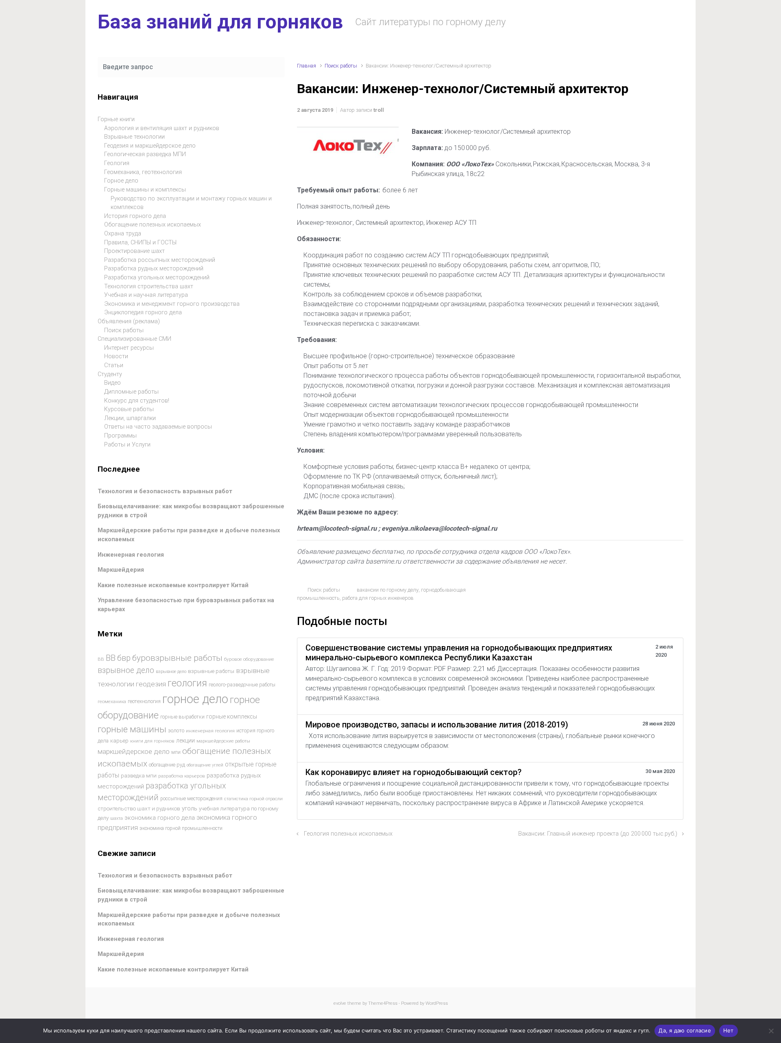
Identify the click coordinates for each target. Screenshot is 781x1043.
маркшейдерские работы (223, 741)
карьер (119, 741)
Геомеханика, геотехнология (143, 172)
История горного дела (135, 216)
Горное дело (121, 180)
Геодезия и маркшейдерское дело (150, 145)
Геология (116, 163)
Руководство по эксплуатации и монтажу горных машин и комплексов (191, 203)
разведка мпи (139, 776)
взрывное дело (126, 670)
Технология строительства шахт (148, 286)
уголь (189, 808)
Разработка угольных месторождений (156, 277)
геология (187, 683)
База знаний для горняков (220, 21)
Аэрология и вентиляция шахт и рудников (161, 128)
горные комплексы (231, 716)
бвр (124, 658)
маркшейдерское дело (134, 751)
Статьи (113, 365)
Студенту (110, 374)
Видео (112, 382)
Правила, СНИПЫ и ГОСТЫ (140, 242)
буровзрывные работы (177, 658)
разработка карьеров (181, 776)
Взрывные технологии (134, 136)
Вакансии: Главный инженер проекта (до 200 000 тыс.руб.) (597, 833)
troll (378, 110)
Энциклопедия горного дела (143, 312)
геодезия (151, 684)
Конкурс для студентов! (136, 400)
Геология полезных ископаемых (348, 833)
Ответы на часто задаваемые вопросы (158, 426)
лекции (185, 740)
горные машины (132, 729)
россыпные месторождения (191, 798)
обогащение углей (205, 765)
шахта (116, 818)
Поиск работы (341, 66)
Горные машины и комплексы (145, 189)
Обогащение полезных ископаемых (152, 224)
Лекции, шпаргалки (130, 418)
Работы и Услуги (127, 444)
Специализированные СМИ (134, 338)
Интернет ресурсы (129, 347)
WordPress (436, 1003)
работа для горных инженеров (378, 598)
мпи (176, 752)
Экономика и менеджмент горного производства (172, 303)
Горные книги (116, 119)
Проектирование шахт (134, 251)
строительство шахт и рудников (139, 809)
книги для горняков (152, 741)
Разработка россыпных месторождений (159, 260)
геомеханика (112, 701)
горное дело (195, 699)
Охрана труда (122, 233)
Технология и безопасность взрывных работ (165, 491)
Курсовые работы (129, 409)
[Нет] (771, 1031)
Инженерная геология (131, 554)
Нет (728, 1030)
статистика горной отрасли (253, 798)
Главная (306, 66)
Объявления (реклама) (129, 321)
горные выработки (182, 717)
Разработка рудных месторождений (153, 268)
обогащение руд (167, 765)
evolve (340, 1003)
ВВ (101, 659)
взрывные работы (211, 671)
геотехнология (144, 701)
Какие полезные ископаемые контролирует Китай (173, 585)
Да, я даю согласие (685, 1030)
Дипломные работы (131, 391)
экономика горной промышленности (181, 828)
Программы (120, 435)
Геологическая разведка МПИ (145, 154)
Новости (116, 356)
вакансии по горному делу (388, 590)
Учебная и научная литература (146, 295)
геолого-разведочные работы (242, 685)
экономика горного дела (159, 817)
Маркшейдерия (121, 569)
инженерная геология (210, 731)
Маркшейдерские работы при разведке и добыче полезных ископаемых (189, 920)
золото (176, 730)
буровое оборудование (249, 659)
